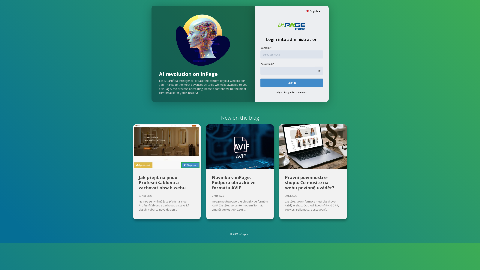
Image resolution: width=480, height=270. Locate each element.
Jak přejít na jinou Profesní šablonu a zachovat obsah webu (162, 182)
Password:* (267, 64)
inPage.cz (244, 234)
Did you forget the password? (291, 92)
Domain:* (266, 48)
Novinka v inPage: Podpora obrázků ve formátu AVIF (234, 182)
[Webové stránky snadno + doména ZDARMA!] (291, 25)
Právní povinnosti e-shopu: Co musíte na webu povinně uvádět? (309, 182)
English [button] (313, 11)
